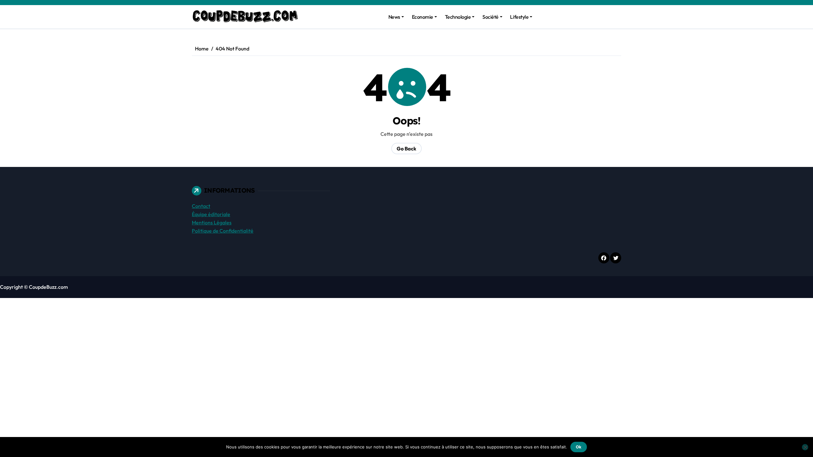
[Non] (805, 447)
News (394, 17)
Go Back (406, 148)
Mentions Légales (212, 222)
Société (490, 17)
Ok (578, 446)
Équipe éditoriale (211, 214)
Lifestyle (519, 17)
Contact (201, 206)
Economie (422, 17)
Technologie (458, 17)
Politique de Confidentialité (222, 231)
